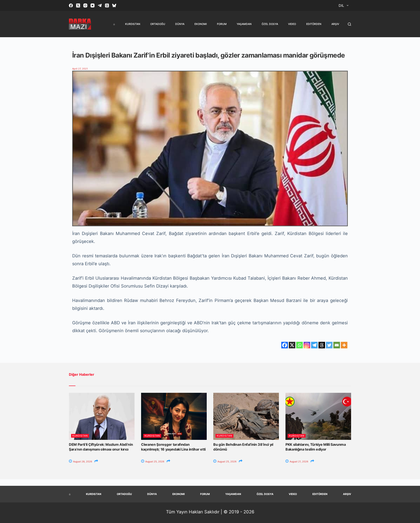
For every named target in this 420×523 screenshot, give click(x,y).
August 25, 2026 (154, 461)
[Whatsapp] (299, 345)
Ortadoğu (157, 24)
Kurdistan (132, 24)
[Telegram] (100, 5)
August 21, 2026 (298, 461)
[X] (292, 345)
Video (292, 24)
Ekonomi (200, 24)
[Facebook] (71, 5)
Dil (341, 5)
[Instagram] (85, 5)
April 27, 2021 (80, 68)
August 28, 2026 (82, 461)
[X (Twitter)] (78, 5)
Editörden (313, 24)
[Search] (349, 24)
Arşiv (335, 24)
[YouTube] (92, 5)
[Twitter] (329, 345)
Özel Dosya (270, 24)
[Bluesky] (114, 5)
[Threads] (107, 5)
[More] (344, 345)
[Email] (336, 345)
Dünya (179, 24)
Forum (222, 24)
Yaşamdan (244, 24)
